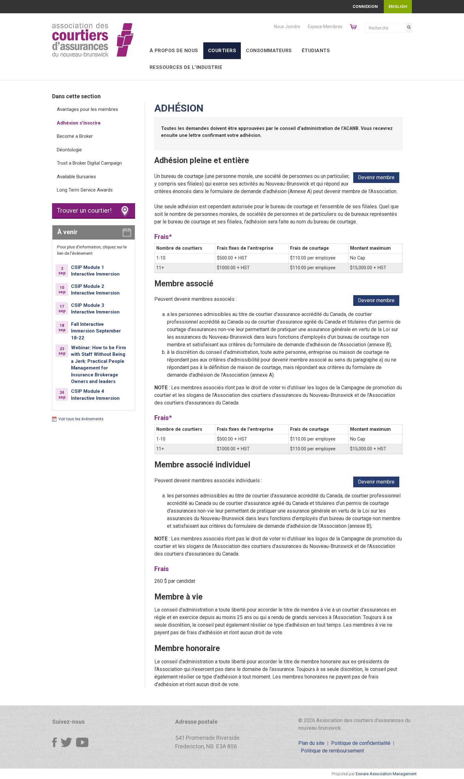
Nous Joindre (287, 26)
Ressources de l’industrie (186, 67)
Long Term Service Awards (85, 190)
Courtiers (222, 50)
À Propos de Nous (174, 50)
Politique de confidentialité (360, 743)
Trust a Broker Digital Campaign (89, 163)
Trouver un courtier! (84, 210)
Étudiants (316, 50)
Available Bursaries (76, 177)
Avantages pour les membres (87, 109)
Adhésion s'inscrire (79, 123)
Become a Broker (75, 136)
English (398, 6)
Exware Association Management (386, 773)
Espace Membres (325, 26)
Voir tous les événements (81, 419)
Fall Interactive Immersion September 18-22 (96, 331)
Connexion (365, 6)
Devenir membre (376, 177)
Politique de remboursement (332, 751)
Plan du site (311, 743)
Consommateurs (269, 50)
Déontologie (69, 150)
